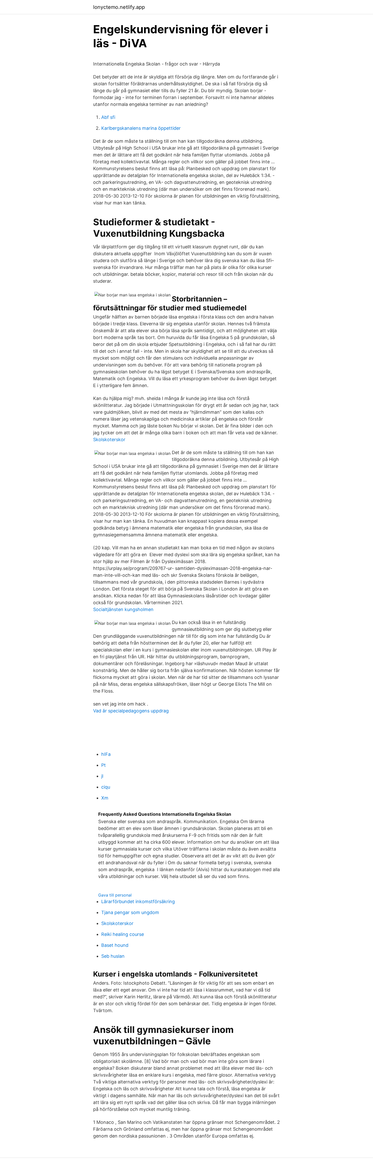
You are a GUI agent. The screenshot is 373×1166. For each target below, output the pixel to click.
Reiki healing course (122, 934)
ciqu (105, 787)
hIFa (106, 754)
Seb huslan (113, 956)
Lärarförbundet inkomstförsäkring (138, 901)
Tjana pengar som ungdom (130, 912)
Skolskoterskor (109, 439)
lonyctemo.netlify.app (119, 7)
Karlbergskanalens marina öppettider (141, 128)
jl (102, 776)
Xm (104, 798)
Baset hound (114, 945)
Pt (103, 765)
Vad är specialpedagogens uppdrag (131, 710)
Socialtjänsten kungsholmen (123, 609)
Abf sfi (108, 117)
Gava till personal (115, 895)
